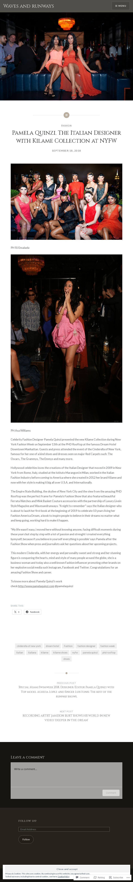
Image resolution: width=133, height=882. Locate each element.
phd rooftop (109, 652)
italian (19, 652)
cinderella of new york (29, 645)
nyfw (75, 652)
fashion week (107, 645)
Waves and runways (28, 6)
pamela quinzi (90, 652)
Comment (111, 792)
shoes (66, 658)
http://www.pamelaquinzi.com (36, 586)
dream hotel (52, 645)
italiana (32, 652)
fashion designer (87, 645)
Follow (26, 839)
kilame (44, 652)
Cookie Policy (63, 876)
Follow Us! (27, 821)
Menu (122, 5)
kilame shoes (60, 652)
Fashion (66, 125)
